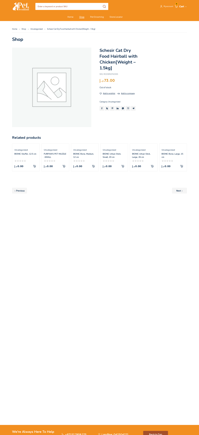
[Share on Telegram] (133, 108)
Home (14, 29)
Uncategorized (36, 29)
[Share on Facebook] (102, 108)
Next (178, 190)
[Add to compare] (119, 93)
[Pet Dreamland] (21, 6)
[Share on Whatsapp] (122, 108)
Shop (24, 29)
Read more (34, 166)
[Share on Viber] (128, 108)
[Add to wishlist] (101, 93)
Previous (20, 190)
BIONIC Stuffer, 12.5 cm (25, 153)
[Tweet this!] (107, 108)
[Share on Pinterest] (112, 108)
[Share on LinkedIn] (117, 108)
